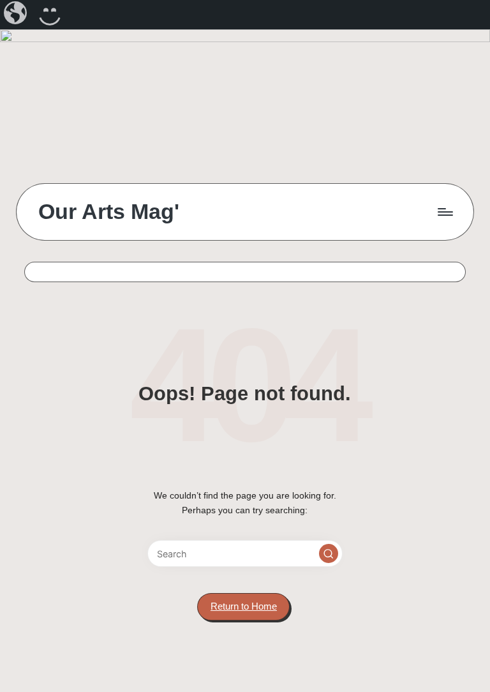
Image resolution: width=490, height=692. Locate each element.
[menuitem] (16, 14)
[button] (328, 553)
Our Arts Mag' (108, 211)
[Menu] (444, 212)
